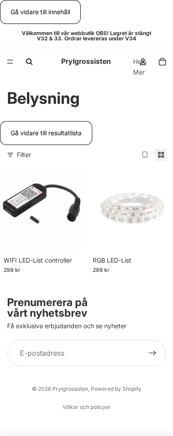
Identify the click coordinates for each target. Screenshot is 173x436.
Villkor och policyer (87, 407)
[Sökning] (29, 61)
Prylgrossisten (70, 388)
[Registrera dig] (152, 353)
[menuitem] (139, 72)
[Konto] (143, 61)
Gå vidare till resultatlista (46, 133)
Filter (24, 154)
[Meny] (10, 62)
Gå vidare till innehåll (40, 12)
